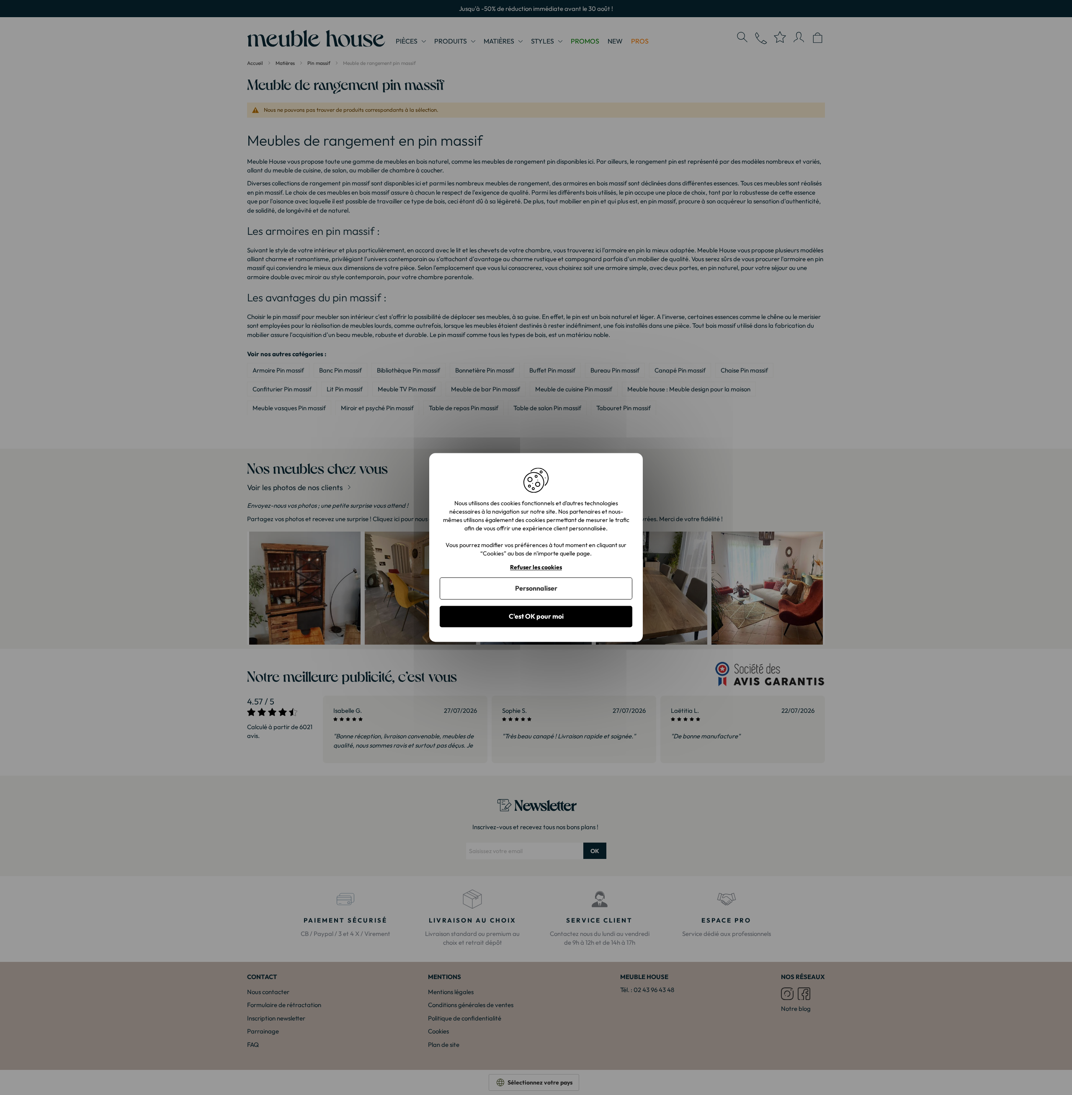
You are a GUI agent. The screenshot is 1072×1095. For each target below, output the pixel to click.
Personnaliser (536, 588)
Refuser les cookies (536, 567)
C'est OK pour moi (536, 616)
